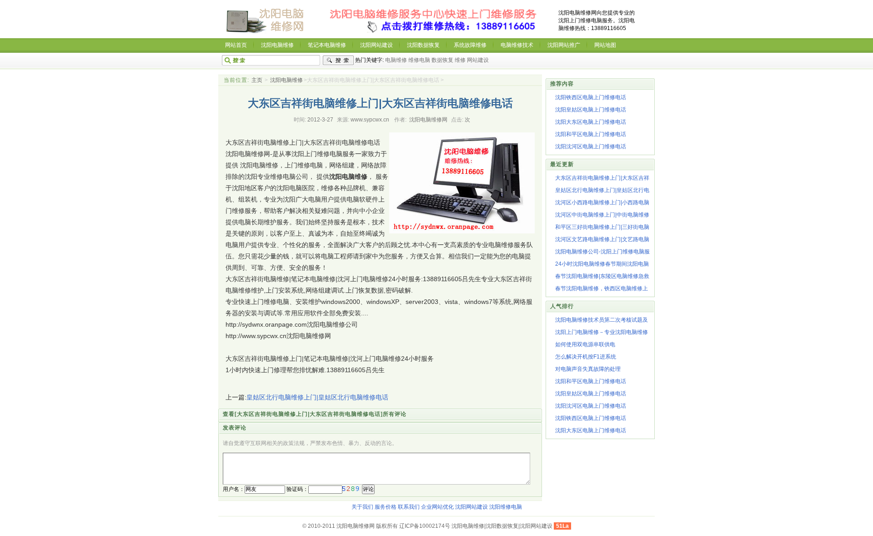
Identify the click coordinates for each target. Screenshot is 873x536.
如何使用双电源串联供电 (585, 344)
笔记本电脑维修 (327, 45)
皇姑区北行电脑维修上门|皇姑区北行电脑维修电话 (317, 397)
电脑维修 (396, 60)
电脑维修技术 (517, 45)
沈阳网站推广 (563, 45)
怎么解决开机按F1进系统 (585, 357)
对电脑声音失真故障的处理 (588, 369)
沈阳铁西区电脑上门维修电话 (590, 97)
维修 (460, 60)
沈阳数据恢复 (423, 45)
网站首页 (236, 45)
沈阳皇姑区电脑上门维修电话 (590, 109)
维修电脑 (419, 60)
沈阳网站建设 (376, 45)
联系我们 (409, 507)
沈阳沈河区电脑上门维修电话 (590, 146)
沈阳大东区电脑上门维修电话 (590, 122)
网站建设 (478, 60)
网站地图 (605, 45)
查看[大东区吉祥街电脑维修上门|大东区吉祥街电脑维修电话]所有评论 (314, 414)
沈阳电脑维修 (277, 45)
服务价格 (385, 507)
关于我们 (362, 507)
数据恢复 (442, 60)
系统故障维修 (470, 45)
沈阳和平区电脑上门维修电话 (590, 134)
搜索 (338, 61)
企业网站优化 (437, 507)
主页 (256, 80)
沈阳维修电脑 (505, 507)
